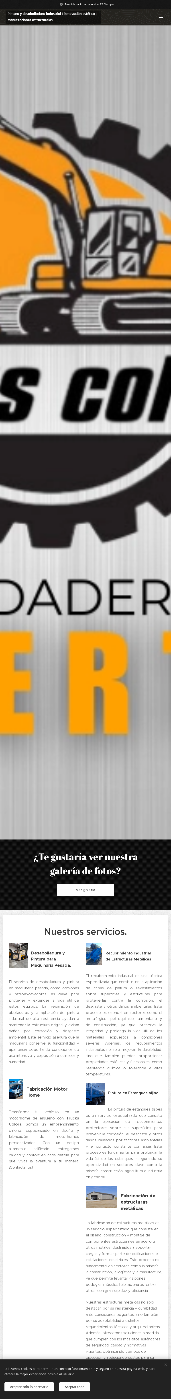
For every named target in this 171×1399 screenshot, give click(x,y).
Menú (161, 17)
